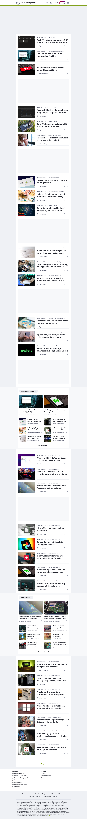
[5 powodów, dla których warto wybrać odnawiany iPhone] (26, 336)
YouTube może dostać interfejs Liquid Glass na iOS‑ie (51, 68)
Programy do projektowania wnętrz (20, 777)
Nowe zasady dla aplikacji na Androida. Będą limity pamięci (52, 349)
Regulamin (45, 794)
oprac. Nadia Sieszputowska (56, 51)
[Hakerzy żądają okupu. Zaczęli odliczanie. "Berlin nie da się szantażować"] (26, 196)
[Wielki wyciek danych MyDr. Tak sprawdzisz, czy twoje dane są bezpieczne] (26, 252)
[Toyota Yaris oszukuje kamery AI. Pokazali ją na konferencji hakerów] (47, 645)
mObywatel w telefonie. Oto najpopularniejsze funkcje (50, 556)
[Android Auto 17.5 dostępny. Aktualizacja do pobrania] (22, 636)
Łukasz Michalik (57, 638)
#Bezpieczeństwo (27, 391)
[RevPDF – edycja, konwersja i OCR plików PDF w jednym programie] (26, 42)
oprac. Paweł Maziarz (55, 275)
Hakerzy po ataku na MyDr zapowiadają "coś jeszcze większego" (49, 56)
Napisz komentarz (44, 46)
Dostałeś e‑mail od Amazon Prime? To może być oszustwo (53, 321)
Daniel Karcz (52, 37)
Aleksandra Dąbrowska (55, 135)
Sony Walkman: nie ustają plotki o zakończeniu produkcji (52, 125)
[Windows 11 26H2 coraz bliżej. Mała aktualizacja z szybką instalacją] (26, 708)
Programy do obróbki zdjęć (18, 773)
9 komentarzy (42, 354)
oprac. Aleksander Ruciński (52, 621)
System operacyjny (45, 779)
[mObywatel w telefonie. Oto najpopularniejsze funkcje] (26, 558)
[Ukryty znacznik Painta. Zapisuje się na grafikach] (26, 182)
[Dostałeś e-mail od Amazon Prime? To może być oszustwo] (26, 323)
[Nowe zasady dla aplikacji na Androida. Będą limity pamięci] (26, 350)
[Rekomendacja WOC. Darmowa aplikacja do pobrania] (47, 430)
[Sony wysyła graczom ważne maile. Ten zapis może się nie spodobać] (26, 280)
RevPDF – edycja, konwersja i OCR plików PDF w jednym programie (52, 41)
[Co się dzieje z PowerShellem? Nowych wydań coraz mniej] (26, 210)
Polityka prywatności (35, 796)
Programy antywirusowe (18, 781)
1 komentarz (42, 284)
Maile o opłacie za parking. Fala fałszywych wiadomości (59, 627)
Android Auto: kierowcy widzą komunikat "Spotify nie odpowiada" (51, 585)
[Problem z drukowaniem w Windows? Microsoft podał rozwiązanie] (26, 694)
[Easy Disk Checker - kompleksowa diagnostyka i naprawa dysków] (26, 112)
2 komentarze (42, 753)
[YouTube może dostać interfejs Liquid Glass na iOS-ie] (26, 69)
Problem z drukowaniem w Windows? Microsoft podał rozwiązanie (50, 694)
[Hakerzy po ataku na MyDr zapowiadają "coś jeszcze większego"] (26, 56)
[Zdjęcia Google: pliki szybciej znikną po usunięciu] (26, 544)
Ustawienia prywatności (51, 796)
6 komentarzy (42, 548)
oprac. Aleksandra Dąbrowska (57, 262)
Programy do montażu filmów (19, 779)
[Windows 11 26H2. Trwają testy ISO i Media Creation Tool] (26, 460)
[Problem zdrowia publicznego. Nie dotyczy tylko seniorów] (26, 721)
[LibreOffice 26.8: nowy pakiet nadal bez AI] (26, 530)
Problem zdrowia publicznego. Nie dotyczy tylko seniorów (53, 720)
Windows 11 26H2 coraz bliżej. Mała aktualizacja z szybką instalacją (51, 708)
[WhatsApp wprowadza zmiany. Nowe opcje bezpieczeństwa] (56, 401)
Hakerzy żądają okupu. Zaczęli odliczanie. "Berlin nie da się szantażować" (51, 196)
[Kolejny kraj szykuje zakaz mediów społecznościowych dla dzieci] (26, 735)
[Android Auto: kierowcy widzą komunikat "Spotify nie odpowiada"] (26, 585)
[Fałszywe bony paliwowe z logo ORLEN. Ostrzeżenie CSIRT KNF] (22, 645)
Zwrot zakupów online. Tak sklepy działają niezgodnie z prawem (52, 265)
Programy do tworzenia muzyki (19, 775)
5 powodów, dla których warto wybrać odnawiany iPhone (51, 335)
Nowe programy (16, 786)
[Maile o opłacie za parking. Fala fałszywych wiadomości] (47, 628)
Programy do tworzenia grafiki (19, 784)
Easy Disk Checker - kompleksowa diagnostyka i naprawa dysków (52, 111)
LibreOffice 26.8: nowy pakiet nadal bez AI (50, 529)
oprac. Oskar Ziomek (54, 65)
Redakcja (38, 794)
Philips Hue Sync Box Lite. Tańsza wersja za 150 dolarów (52, 665)
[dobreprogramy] (30, 3)
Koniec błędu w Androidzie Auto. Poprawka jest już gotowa (52, 486)
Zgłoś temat (61, 794)
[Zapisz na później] (64, 45)
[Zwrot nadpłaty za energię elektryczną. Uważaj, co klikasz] (47, 421)
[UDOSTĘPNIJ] (67, 45)
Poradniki (43, 773)
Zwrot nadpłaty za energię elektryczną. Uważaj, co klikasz (59, 420)
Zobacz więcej (42, 445)
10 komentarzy (43, 464)
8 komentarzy (42, 214)
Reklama (53, 794)
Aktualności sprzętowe (46, 775)
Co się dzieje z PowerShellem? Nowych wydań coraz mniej (51, 209)
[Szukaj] (47, 2)
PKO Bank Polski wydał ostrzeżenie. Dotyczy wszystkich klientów (59, 437)
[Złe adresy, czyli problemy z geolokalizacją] (47, 636)
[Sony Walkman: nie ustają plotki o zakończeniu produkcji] (26, 126)
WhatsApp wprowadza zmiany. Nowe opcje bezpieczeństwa (54, 411)
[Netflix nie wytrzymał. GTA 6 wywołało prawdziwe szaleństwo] (26, 474)
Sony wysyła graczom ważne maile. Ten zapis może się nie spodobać (50, 280)
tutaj (50, 815)
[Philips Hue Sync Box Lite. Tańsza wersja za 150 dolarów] (26, 666)
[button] (68, 2)
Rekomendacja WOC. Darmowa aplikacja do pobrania (60, 429)
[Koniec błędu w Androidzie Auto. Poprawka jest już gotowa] (26, 487)
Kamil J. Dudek (53, 121)
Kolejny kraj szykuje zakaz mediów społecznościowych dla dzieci (51, 735)
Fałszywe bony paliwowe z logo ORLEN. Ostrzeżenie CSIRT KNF (34, 644)
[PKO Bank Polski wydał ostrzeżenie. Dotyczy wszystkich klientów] (47, 438)
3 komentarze (42, 200)
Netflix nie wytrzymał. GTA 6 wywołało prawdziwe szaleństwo (52, 472)
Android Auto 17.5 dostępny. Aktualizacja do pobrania (33, 635)
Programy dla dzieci (17, 782)
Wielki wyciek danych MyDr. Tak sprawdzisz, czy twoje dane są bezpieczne (52, 253)
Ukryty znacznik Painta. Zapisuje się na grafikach (52, 181)
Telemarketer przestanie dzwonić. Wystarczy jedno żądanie (52, 138)
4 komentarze (42, 60)
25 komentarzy (43, 698)
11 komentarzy (43, 144)
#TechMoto (25, 597)
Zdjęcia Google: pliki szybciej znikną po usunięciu (50, 543)
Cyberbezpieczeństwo (46, 777)
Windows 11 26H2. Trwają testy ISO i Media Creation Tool (51, 459)
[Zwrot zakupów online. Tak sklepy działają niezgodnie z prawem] (26, 266)
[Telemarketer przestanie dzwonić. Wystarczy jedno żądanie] (26, 140)
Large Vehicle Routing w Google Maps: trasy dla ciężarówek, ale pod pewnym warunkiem (55, 617)
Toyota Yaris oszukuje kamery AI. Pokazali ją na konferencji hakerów (60, 644)
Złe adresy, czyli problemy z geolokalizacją (58, 635)
